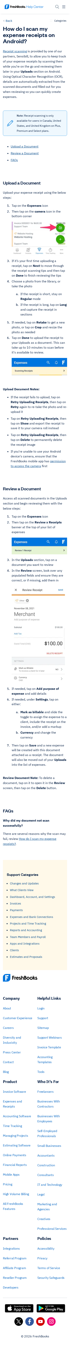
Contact (8, 1062)
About (7, 1008)
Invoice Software (14, 1092)
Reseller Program (15, 1278)
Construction (46, 1165)
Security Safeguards (51, 1278)
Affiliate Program (14, 1268)
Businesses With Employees (48, 1118)
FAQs (14, 160)
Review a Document (25, 153)
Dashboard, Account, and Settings (32, 897)
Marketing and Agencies (47, 1206)
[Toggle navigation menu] (63, 7)
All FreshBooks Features (13, 1206)
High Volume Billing (16, 1194)
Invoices (15, 903)
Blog (6, 1072)
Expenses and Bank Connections (31, 917)
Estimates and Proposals (26, 957)
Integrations (11, 1248)
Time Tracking (12, 1126)
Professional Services (52, 1229)
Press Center (12, 1052)
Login (41, 1008)
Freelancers (45, 1092)
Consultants (45, 1175)
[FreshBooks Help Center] (24, 6)
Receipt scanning (15, 51)
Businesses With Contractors (48, 1103)
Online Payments (14, 1155)
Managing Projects (15, 1136)
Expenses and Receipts (12, 1103)
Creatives (43, 1219)
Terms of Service (48, 1268)
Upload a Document (24, 146)
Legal (41, 1194)
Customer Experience (17, 1018)
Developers (10, 1287)
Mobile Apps (11, 1174)
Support (42, 1018)
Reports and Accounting (26, 930)
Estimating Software (17, 1145)
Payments (16, 910)
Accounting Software (17, 1116)
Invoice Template (49, 1047)
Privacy (42, 1258)
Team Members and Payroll (28, 937)
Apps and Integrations (24, 943)
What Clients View (22, 890)
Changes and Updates (24, 883)
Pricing (7, 1184)
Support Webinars (49, 1037)
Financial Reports (15, 1165)
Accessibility (45, 1248)
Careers (8, 1028)
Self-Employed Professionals (47, 1133)
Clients (14, 950)
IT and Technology (49, 1185)
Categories (60, 20)
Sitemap (43, 1028)
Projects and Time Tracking (28, 923)
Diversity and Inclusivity (12, 1040)
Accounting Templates (44, 1059)
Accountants (46, 1155)
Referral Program (14, 1258)
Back (9, 21)
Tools (41, 1072)
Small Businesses (49, 1146)
